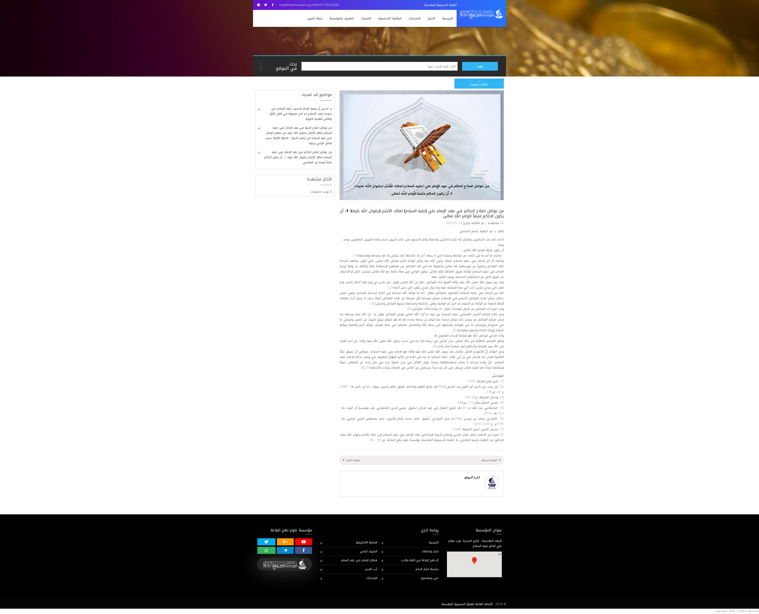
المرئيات (366, 18)
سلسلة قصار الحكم (427, 569)
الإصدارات (371, 578)
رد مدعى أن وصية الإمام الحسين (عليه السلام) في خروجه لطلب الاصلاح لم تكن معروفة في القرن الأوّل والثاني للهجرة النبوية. (300, 114)
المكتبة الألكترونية (366, 542)
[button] (474, 560)
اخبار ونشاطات (430, 551)
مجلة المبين (314, 18)
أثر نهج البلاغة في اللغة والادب (420, 560)
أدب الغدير (371, 569)
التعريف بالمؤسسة (341, 18)
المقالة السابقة (489, 460)
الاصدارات (414, 18)
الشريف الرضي (368, 551)
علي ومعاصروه (430, 578)
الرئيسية (447, 18)
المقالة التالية (353, 460)
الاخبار (431, 18)
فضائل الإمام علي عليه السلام (359, 560)
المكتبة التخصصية (389, 18)
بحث (480, 66)
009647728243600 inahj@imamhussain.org (309, 5)
